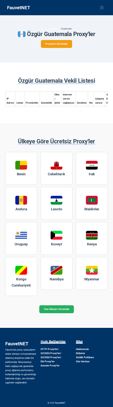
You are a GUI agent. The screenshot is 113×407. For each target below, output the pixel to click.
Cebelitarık (56, 174)
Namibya (57, 279)
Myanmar (91, 279)
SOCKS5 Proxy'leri (51, 357)
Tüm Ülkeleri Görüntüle (56, 309)
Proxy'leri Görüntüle (56, 44)
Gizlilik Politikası (85, 357)
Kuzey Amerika (52, 29)
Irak (92, 174)
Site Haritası (83, 361)
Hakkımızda (82, 349)
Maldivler (91, 209)
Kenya (92, 244)
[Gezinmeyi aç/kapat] (102, 8)
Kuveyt (56, 244)
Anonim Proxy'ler (50, 365)
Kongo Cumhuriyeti (21, 282)
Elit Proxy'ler (48, 361)
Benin (21, 174)
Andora (21, 209)
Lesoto (56, 209)
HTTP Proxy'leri (49, 349)
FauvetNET (18, 7)
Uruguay (21, 244)
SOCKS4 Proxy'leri (51, 353)
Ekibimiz (80, 353)
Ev (43, 29)
